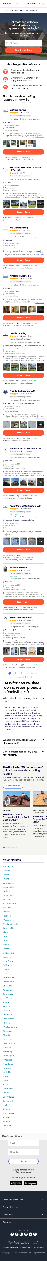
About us (7, 1222)
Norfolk (6, 1105)
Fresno (6, 879)
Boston (6, 969)
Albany (6, 1002)
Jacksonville (8, 928)
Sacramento (8, 895)
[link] (23, 114)
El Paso (6, 1084)
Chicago (7, 949)
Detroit (6, 973)
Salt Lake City (9, 1101)
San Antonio (8, 1097)
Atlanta (6, 944)
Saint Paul (7, 986)
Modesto (7, 891)
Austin (5, 1076)
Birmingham (8, 866)
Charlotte (7, 1014)
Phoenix (6, 870)
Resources (8, 1214)
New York (7, 1006)
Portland (7, 1047)
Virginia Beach (9, 1113)
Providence (8, 1064)
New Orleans (9, 961)
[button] (6, 143)
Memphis (7, 1068)
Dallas (5, 1080)
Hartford (7, 916)
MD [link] (11, 10)
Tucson (6, 875)
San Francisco (9, 903)
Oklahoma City (10, 1043)
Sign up (23, 1161)
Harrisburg (8, 1051)
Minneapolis (8, 982)
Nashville (7, 1072)
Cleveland (7, 1035)
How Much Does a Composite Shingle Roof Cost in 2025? (16, 817)
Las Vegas (7, 998)
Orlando (6, 936)
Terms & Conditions (37, 1247)
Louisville (7, 957)
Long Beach (8, 883)
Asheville (7, 1010)
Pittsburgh (7, 1060)
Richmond (7, 1109)
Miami (5, 932)
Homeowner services (13, 1200)
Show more (40, 137)
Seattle (6, 1117)
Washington (8, 920)
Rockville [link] (18, 10)
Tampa (6, 940)
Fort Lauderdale (10, 924)
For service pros (10, 1207)
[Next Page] (43, 673)
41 (37, 673)
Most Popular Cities (11, 1136)
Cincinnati (7, 1031)
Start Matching (23, 50)
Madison (6, 1121)
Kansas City (8, 990)
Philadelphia (8, 1056)
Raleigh (6, 1023)
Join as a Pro (31, 4)
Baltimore (7, 965)
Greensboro (8, 1019)
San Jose (7, 907)
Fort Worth (8, 1089)
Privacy (10, 1242)
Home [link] (5, 10)
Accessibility (35, 1243)
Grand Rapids (9, 977)
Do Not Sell (25, 1242)
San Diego (7, 899)
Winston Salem (10, 1027)
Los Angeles (8, 887)
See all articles (13, 786)
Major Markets (12, 860)
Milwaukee (8, 1126)
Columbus (7, 1039)
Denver (6, 912)
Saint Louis (8, 994)
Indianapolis (8, 953)
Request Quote (23, 152)
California (17, 1242)
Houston (7, 1093)
